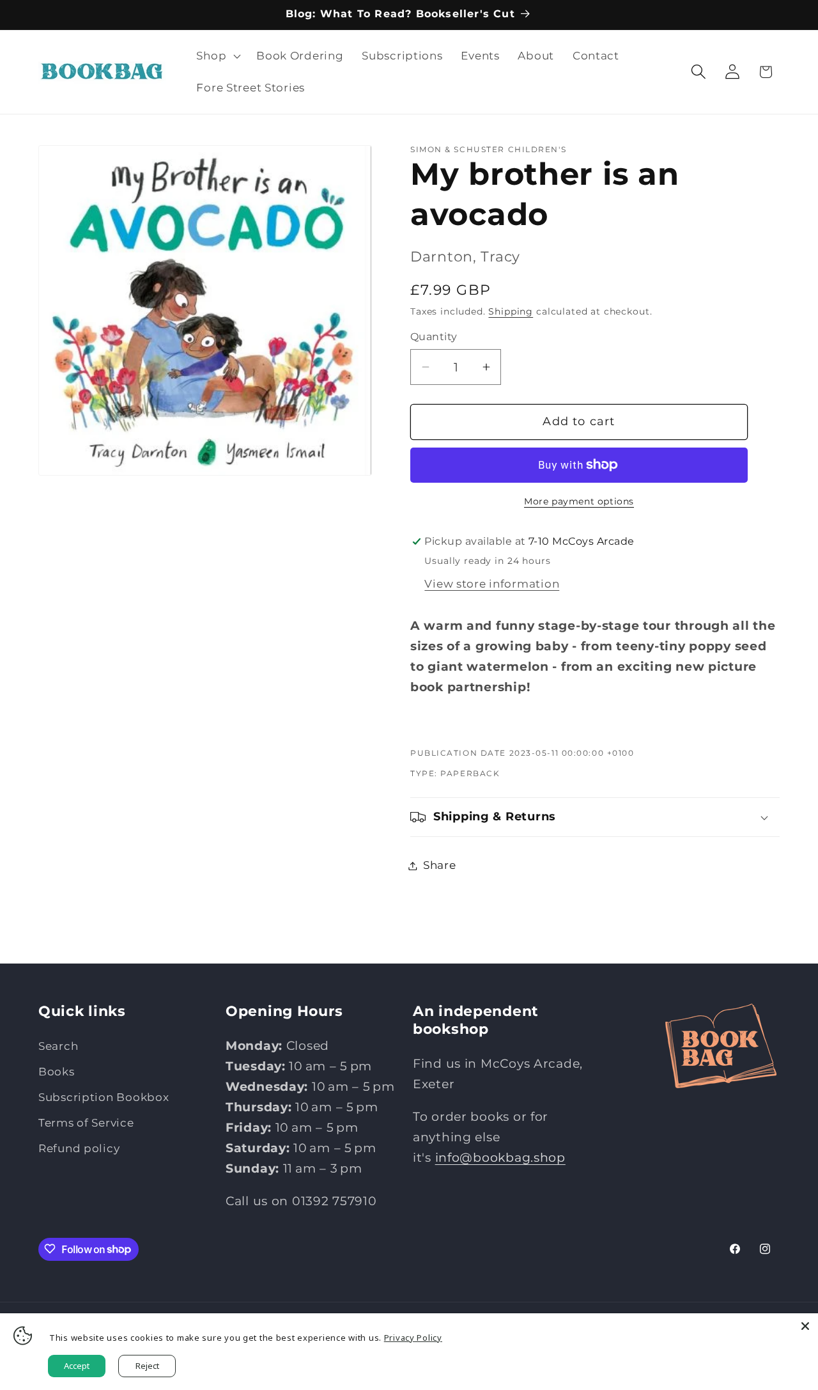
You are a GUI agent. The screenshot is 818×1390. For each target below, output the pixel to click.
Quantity (434, 337)
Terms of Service (86, 1122)
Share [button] (439, 865)
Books (56, 1071)
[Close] (805, 1326)
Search (58, 1046)
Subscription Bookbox (103, 1097)
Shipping (510, 311)
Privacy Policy (413, 1337)
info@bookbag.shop (500, 1157)
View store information (491, 583)
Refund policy (79, 1148)
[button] (217, 56)
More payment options (579, 501)
